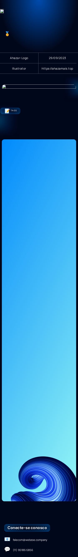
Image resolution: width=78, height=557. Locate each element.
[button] (72, 10)
